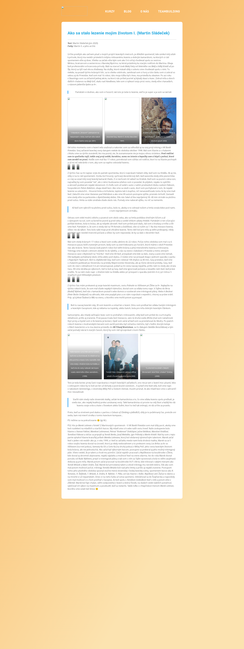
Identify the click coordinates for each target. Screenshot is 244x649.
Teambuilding (169, 11)
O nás (144, 11)
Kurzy (110, 11)
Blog (127, 11)
